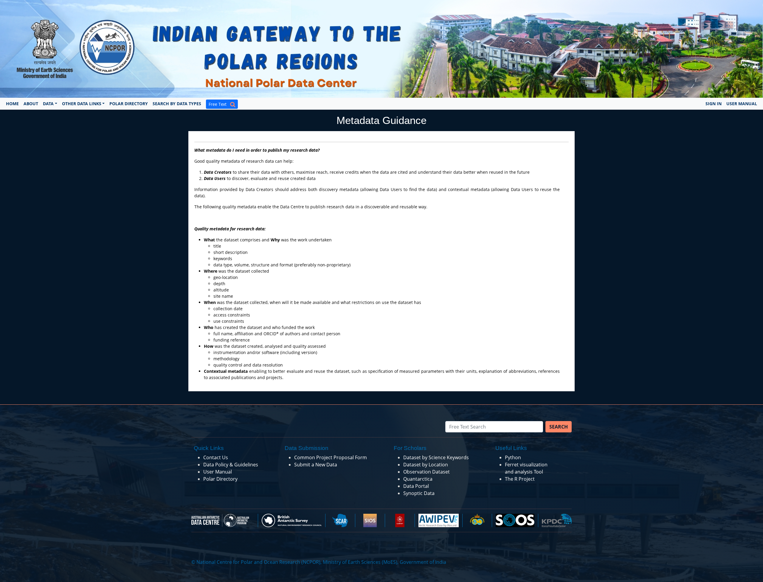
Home (12, 103)
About (31, 103)
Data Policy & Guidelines (230, 464)
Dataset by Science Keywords (436, 457)
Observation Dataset (426, 471)
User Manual (741, 103)
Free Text (219, 104)
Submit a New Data (315, 464)
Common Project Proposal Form (330, 457)
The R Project (520, 479)
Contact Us (215, 457)
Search (558, 426)
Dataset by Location (425, 464)
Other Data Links (81, 103)
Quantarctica (417, 479)
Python (513, 457)
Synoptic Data (419, 493)
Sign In (713, 103)
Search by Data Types (177, 103)
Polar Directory (128, 103)
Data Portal (416, 486)
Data (48, 103)
